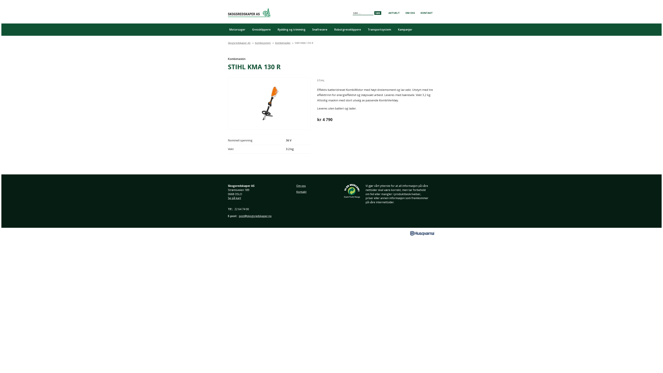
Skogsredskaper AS (249, 12)
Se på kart (234, 198)
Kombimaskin (237, 59)
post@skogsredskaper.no (255, 216)
